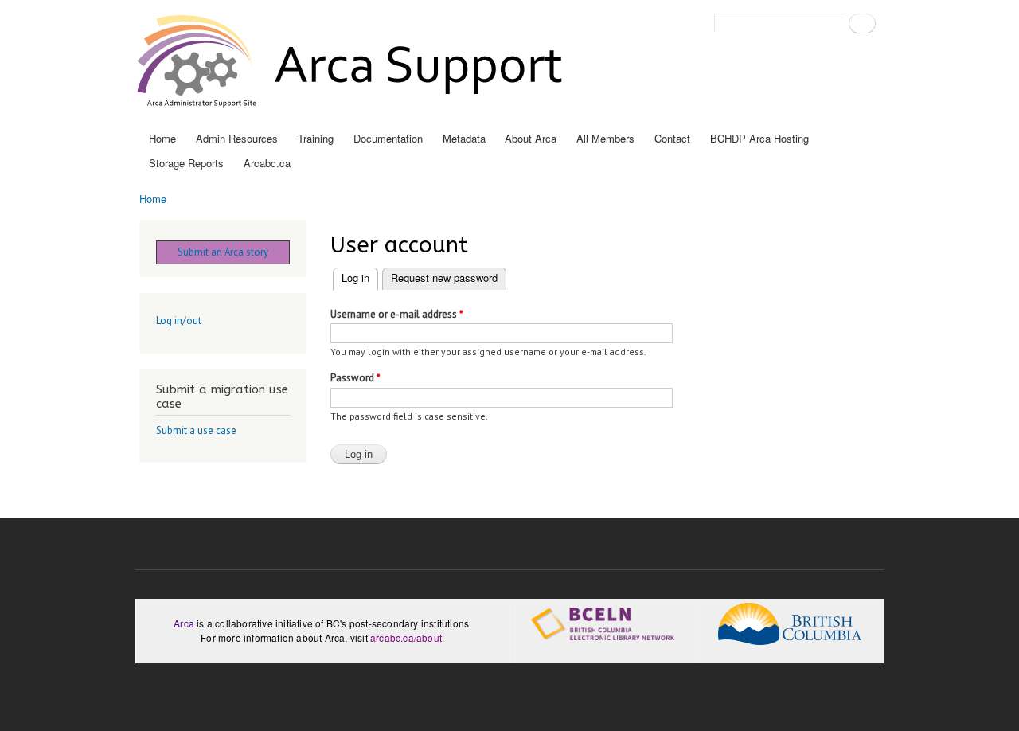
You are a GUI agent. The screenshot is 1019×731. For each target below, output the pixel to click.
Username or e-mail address (396, 314)
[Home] (353, 63)
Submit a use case (196, 430)
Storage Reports (186, 162)
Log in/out (178, 320)
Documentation (388, 138)
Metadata (464, 138)
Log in (360, 277)
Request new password (444, 277)
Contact (672, 138)
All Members (605, 138)
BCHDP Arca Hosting (759, 138)
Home (162, 138)
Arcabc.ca (267, 162)
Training (316, 138)
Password (355, 378)
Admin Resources (237, 138)
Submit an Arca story (223, 252)
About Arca (530, 138)
